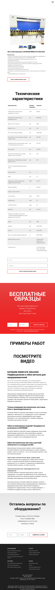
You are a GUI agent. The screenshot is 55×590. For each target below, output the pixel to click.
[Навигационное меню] (53, 2)
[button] (18, 79)
